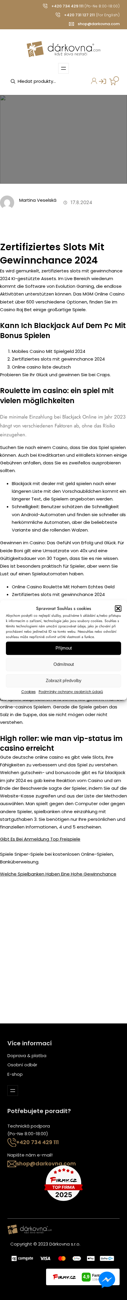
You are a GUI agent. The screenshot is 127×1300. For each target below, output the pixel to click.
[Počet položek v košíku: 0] (114, 81)
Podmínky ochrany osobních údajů (71, 691)
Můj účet (90, 83)
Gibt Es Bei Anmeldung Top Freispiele (40, 839)
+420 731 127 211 (79, 15)
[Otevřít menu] (63, 68)
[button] (118, 608)
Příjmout (64, 648)
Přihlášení (99, 83)
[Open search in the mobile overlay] (40, 81)
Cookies (28, 691)
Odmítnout (63, 664)
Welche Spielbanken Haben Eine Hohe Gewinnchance (58, 874)
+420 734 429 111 (67, 6)
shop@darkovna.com (99, 24)
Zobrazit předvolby (64, 680)
